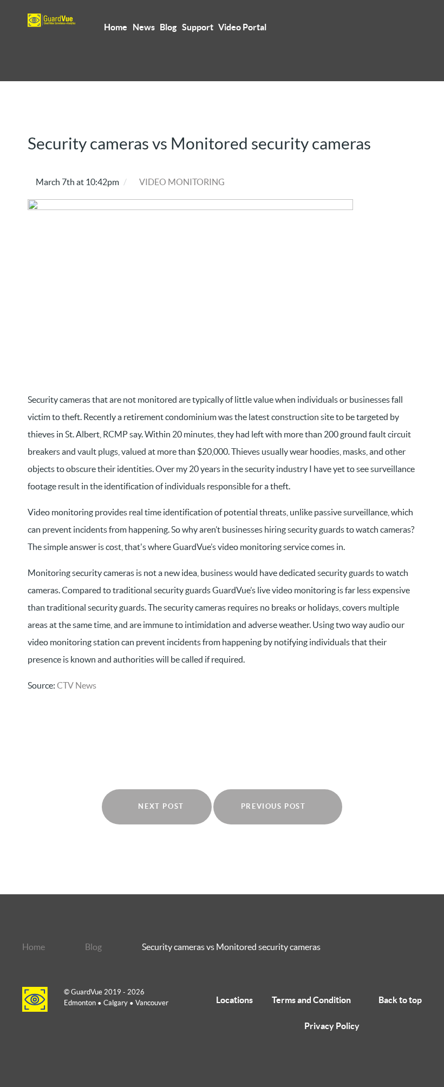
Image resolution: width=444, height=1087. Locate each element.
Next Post (160, 806)
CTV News (76, 685)
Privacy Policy (332, 1026)
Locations (234, 1000)
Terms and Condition (311, 1000)
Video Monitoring (182, 182)
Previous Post (274, 806)
